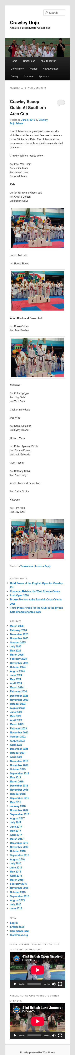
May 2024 (15, 679)
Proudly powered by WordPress (37, 1052)
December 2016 (19, 843)
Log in (14, 922)
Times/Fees (29, 60)
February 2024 (18, 691)
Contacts (28, 76)
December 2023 (19, 695)
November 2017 (19, 810)
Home (14, 60)
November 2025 (19, 638)
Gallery (14, 76)
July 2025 (15, 646)
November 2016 (19, 847)
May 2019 (15, 777)
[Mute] (54, 984)
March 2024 (16, 687)
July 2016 (15, 863)
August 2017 (17, 818)
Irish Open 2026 (19, 595)
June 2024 (16, 675)
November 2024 (19, 663)
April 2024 (16, 683)
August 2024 (17, 671)
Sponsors (44, 76)
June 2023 (16, 712)
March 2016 (16, 879)
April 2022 (16, 744)
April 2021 (16, 757)
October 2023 (18, 704)
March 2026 (16, 626)
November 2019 (19, 765)
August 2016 (17, 859)
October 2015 (18, 892)
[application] (37, 970)
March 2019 (16, 781)
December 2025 (19, 634)
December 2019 (19, 761)
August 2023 (17, 708)
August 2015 (17, 900)
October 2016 (18, 851)
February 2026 (18, 630)
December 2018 (19, 785)
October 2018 (18, 794)
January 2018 (18, 806)
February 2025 (18, 658)
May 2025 (15, 650)
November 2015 (19, 888)
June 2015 (16, 908)
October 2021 (18, 753)
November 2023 (19, 699)
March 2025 (16, 654)
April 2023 (16, 720)
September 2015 (19, 896)
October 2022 (18, 736)
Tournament (26, 566)
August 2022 (17, 740)
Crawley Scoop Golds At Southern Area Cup (28, 107)
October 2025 (18, 642)
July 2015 (15, 904)
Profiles (33, 68)
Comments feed (19, 931)
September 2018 (19, 798)
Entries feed (17, 927)
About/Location (48, 60)
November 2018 (19, 789)
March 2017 (16, 839)
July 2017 (15, 822)
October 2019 (18, 769)
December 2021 (19, 748)
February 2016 (18, 883)
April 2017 (16, 834)
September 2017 (19, 814)
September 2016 (19, 855)
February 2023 (18, 728)
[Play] (15, 984)
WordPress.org (19, 935)
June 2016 (16, 867)
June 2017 (16, 826)
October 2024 (18, 667)
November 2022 (19, 732)
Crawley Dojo (24, 22)
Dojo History (17, 68)
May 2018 (15, 802)
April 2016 (16, 875)
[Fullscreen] (60, 984)
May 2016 (15, 871)
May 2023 (15, 716)
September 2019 (19, 773)
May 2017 (15, 830)
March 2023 (16, 724)
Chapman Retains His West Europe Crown (35, 591)
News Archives (50, 68)
